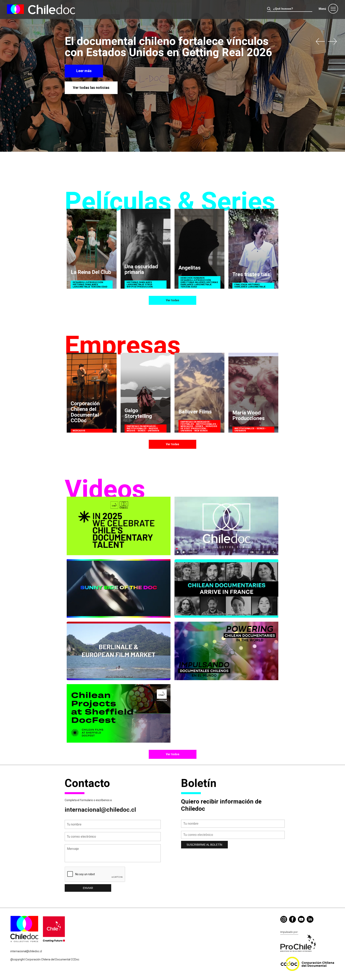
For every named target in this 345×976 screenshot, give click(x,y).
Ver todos (172, 754)
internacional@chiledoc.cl (100, 810)
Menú (322, 9)
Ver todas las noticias (91, 87)
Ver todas (172, 300)
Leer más (84, 71)
